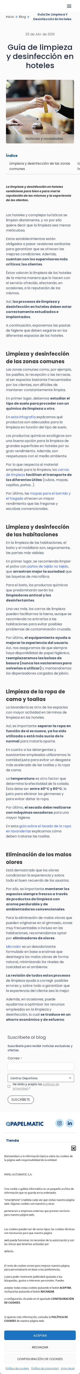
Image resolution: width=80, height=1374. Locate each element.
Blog (22, 17)
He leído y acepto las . (36, 1086)
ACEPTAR (40, 1335)
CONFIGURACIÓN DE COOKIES (40, 1359)
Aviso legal (68, 1368)
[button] (73, 1148)
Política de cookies (17, 1368)
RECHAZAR (40, 1347)
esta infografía (23, 417)
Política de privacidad (45, 1368)
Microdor (13, 946)
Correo (15, 1058)
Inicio (10, 17)
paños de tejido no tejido (47, 566)
